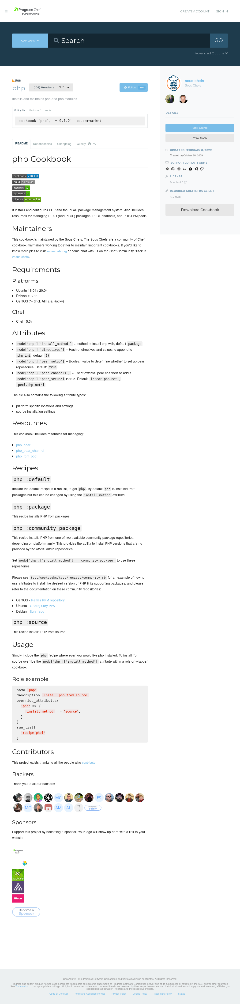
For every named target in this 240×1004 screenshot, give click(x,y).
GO (218, 40)
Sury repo (37, 611)
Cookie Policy (140, 993)
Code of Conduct (58, 993)
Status (181, 993)
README (21, 143)
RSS (18, 80)
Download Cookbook (200, 210)
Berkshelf (35, 110)
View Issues (200, 137)
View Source (199, 127)
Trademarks (21, 986)
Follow (136, 87)
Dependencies (42, 144)
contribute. (89, 762)
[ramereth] (185, 100)
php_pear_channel (30, 450)
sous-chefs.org (57, 251)
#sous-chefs (20, 256)
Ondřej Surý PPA (42, 605)
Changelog (64, 144)
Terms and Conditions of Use (89, 993)
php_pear (23, 444)
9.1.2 (49, 87)
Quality (86, 143)
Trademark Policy (163, 993)
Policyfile (19, 110)
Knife (48, 110)
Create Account (194, 11)
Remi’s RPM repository (48, 600)
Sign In (222, 11)
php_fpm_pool (26, 456)
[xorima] (171, 100)
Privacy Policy (119, 993)
